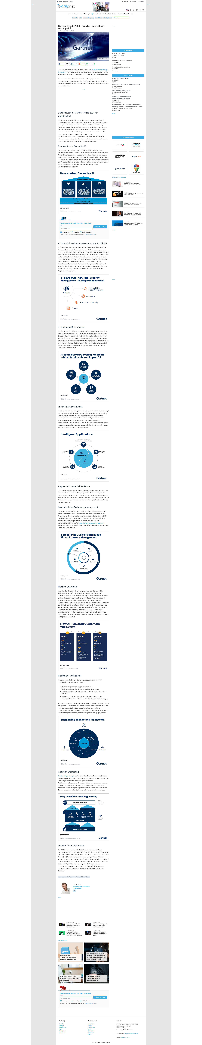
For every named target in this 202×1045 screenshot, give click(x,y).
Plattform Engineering (65, 776)
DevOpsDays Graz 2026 (118, 54)
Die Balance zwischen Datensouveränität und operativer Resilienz (94, 978)
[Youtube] (143, 10)
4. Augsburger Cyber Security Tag (121, 67)
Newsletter (91, 1031)
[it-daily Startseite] (69, 6)
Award (89, 1029)
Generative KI (73, 877)
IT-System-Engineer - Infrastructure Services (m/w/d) (126, 84)
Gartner (63, 877)
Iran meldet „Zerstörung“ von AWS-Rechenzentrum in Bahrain (133, 224)
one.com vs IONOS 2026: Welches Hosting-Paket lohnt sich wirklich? (69, 978)
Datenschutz (62, 1027)
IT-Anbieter (91, 1032)
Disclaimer (62, 1033)
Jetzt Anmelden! (100, 227)
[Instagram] (133, 10)
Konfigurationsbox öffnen (131, 1033)
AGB (60, 1029)
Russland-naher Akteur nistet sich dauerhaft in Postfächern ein (133, 204)
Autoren (90, 1034)
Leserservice (91, 1027)
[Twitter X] (140, 10)
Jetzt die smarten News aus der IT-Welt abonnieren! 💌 (75, 224)
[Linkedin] (130, 10)
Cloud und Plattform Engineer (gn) (121, 90)
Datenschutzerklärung (90, 234)
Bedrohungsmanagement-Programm (91, 523)
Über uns (61, 1025)
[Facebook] (136, 10)
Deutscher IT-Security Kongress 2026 (122, 60)
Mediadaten (91, 1024)
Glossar (90, 1025)
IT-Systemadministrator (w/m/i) (120, 78)
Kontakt (61, 1024)
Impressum (62, 1031)
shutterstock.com (125, 1037)
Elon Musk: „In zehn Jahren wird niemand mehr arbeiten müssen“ (132, 214)
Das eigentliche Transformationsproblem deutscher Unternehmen (68, 957)
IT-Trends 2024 (85, 877)
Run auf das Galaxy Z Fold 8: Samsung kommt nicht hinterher (132, 184)
